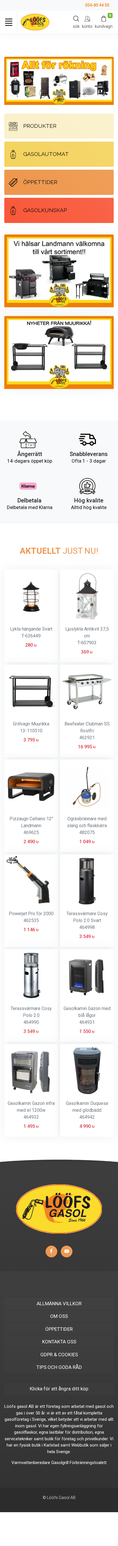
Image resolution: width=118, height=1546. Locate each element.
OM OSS (59, 1316)
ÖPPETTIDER (39, 182)
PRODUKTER (39, 125)
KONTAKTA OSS (59, 1342)
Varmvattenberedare (30, 1462)
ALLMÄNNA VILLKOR (59, 1303)
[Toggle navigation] (8, 22)
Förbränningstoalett (88, 1462)
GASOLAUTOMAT (45, 153)
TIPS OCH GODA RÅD (59, 1367)
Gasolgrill (59, 1462)
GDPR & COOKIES (59, 1354)
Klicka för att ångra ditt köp (59, 1389)
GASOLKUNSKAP (44, 210)
